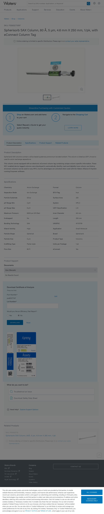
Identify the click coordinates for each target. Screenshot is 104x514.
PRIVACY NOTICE (31, 511)
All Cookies (92, 492)
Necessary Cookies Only (92, 500)
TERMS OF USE (45, 511)
